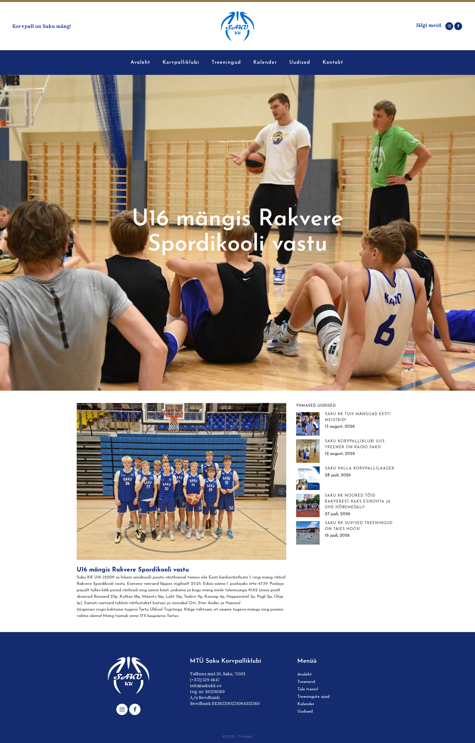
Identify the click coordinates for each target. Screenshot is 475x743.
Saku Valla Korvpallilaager (359, 468)
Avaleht (304, 674)
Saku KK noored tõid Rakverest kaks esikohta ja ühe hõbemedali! (358, 501)
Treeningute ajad (313, 697)
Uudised (305, 711)
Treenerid (306, 682)
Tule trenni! (307, 689)
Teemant (245, 736)
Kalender (305, 704)
